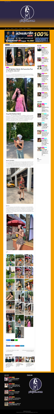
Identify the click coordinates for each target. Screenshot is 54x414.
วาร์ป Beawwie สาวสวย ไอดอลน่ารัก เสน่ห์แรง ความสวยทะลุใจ (30, 364)
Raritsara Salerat (10, 251)
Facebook (8, 345)
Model (24, 28)
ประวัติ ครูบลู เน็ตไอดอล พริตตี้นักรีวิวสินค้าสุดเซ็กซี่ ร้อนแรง (45, 133)
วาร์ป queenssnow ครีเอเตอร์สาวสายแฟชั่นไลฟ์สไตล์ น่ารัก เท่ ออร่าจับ (45, 87)
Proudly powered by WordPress (20, 412)
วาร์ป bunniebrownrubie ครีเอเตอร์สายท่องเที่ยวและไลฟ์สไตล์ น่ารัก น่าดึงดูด (45, 77)
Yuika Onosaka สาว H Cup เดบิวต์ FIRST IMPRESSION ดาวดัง (15, 404)
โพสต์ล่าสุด (28, 28)
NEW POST (6, 375)
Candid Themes (35, 412)
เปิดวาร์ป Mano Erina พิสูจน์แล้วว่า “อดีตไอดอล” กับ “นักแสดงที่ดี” (14, 386)
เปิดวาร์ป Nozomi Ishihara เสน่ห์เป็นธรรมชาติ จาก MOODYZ (14, 380)
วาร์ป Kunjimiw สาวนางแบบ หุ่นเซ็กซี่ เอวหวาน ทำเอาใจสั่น (45, 95)
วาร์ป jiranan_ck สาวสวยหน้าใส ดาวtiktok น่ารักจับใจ (19, 364)
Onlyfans (16, 28)
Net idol (12, 28)
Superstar (20, 28)
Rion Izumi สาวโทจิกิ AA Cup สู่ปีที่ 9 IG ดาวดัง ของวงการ (15, 399)
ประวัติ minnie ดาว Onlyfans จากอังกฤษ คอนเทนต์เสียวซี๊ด (45, 125)
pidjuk (7, 342)
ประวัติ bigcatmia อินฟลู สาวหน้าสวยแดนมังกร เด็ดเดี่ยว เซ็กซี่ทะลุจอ (45, 117)
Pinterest (17, 345)
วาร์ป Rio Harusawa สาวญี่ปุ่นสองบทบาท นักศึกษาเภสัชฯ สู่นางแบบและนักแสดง (9, 365)
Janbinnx (9, 252)
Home (8, 28)
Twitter (13, 345)
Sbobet (38, 160)
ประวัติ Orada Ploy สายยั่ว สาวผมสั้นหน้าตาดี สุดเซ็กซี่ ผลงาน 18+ (45, 152)
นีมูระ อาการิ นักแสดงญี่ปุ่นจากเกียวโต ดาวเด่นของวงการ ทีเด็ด (14, 393)
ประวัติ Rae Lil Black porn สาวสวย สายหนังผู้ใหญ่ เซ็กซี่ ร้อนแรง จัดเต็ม (45, 142)
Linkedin (22, 345)
